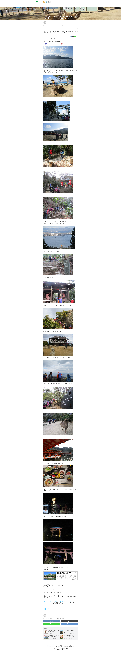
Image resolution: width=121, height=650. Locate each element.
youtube (45, 610)
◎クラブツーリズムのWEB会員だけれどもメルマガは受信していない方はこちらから (57, 601)
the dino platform (61, 649)
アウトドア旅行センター (55, 615)
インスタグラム (47, 608)
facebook (45, 609)
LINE (45, 607)
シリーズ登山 (49, 615)
